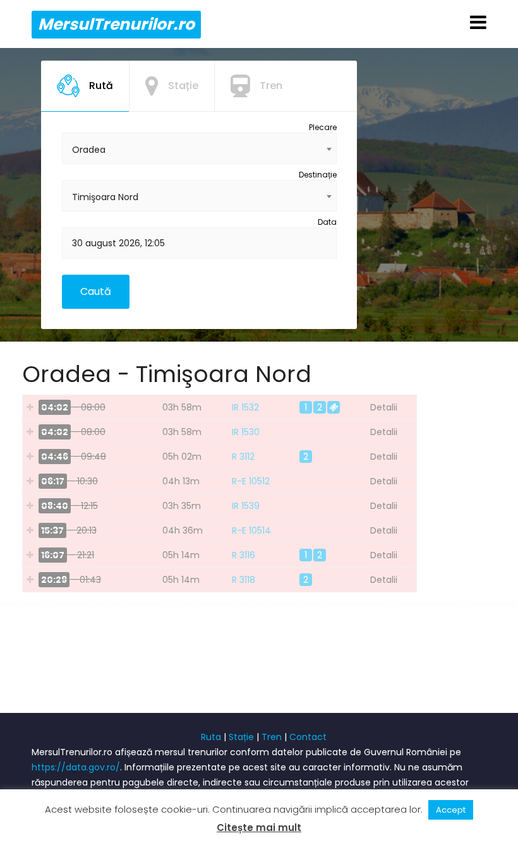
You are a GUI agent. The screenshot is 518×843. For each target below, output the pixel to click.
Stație (241, 737)
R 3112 (243, 456)
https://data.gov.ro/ (76, 767)
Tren (272, 737)
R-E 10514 (251, 530)
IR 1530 (246, 432)
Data (327, 222)
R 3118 (243, 579)
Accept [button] (451, 810)
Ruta (211, 737)
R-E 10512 (251, 481)
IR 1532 (245, 407)
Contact (308, 737)
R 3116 (243, 555)
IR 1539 (246, 505)
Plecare (323, 127)
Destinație (318, 174)
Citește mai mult (259, 827)
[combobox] (199, 148)
